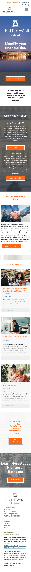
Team (6, 524)
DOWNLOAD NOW (11, 246)
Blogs (6, 528)
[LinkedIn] (27, 5)
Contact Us (25, 3)
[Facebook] (22, 5)
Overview (7, 522)
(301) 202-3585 (13, 514)
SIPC (10, 556)
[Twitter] (24, 5)
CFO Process (15, 148)
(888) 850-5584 (16, 516)
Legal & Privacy (9, 532)
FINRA (6, 556)
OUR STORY (15, 480)
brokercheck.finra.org (16, 560)
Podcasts (7, 526)
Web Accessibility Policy (11, 534)
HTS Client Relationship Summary (15, 548)
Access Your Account (13, 3)
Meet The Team (15, 79)
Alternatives (15, 178)
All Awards (15, 441)
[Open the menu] (26, 9)
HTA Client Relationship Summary (15, 546)
